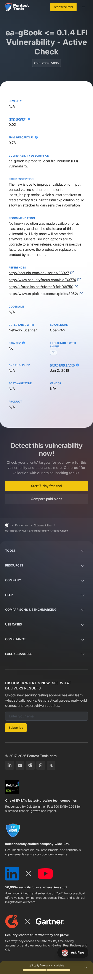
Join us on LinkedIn (18, 893)
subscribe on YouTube (53, 893)
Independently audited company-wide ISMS (37, 844)
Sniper (55, 346)
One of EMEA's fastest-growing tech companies (41, 800)
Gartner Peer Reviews (66, 945)
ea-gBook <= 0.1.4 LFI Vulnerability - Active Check (36, 530)
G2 (7, 949)
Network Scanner (23, 330)
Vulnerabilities (42, 525)
